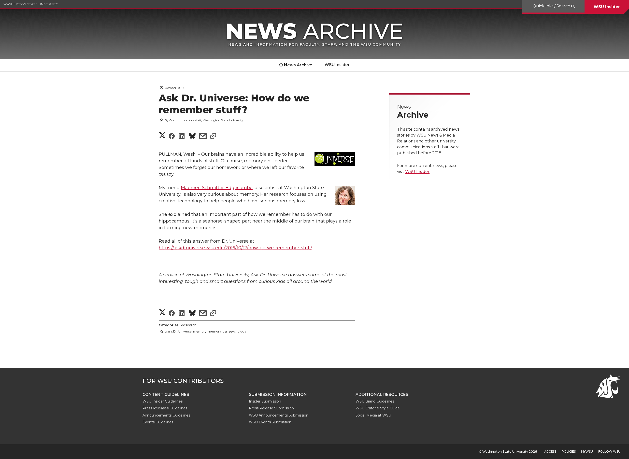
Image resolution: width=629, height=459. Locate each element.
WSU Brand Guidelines (375, 401)
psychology (237, 331)
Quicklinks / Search (552, 6)
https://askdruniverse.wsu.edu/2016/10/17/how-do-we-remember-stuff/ (235, 247)
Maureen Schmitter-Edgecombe (217, 187)
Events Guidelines (158, 422)
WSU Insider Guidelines (163, 401)
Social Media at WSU (373, 415)
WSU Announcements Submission (278, 415)
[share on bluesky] (192, 136)
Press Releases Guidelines (165, 408)
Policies (569, 451)
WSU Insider (607, 6)
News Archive (298, 65)
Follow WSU (609, 451)
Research (188, 325)
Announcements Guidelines (166, 415)
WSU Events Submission (270, 422)
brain (168, 331)
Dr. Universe (182, 331)
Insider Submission (265, 401)
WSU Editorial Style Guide (378, 408)
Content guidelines (166, 394)
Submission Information (278, 394)
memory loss (218, 331)
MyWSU (587, 451)
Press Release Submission (271, 408)
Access (550, 451)
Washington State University (30, 4)
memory (199, 331)
